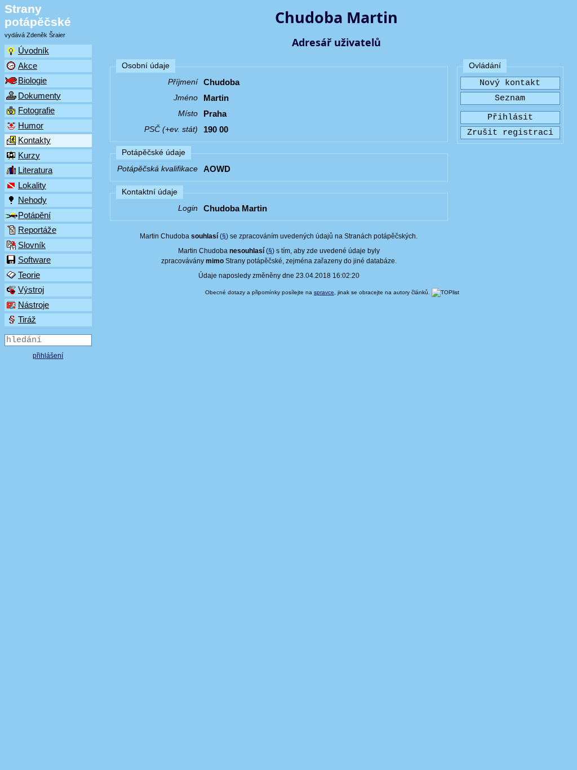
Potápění (34, 215)
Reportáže (37, 229)
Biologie (32, 80)
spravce (324, 292)
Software (34, 259)
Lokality (32, 185)
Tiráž (27, 319)
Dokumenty (39, 95)
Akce (27, 65)
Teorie (29, 275)
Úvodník (33, 50)
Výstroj (31, 289)
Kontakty (34, 140)
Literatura (35, 170)
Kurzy (29, 155)
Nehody (32, 200)
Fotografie (36, 110)
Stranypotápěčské (38, 15)
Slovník (32, 245)
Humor (30, 125)
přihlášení (48, 356)
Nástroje (33, 304)
